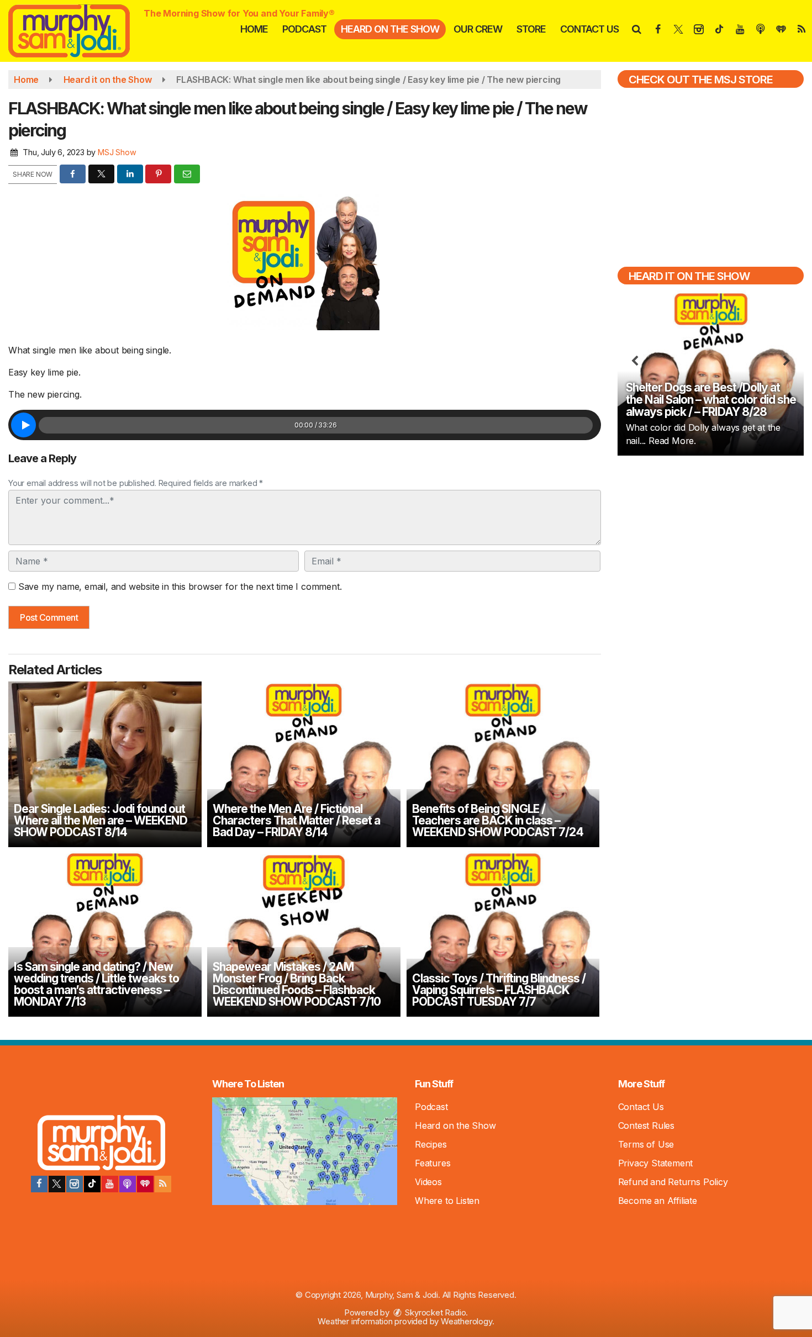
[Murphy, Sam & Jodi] (77, 29)
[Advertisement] (710, 543)
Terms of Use (646, 1144)
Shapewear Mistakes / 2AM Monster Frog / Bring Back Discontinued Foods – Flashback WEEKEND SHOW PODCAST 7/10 (297, 984)
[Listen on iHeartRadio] (145, 1184)
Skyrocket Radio (434, 1312)
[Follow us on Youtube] (110, 1184)
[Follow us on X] (57, 1184)
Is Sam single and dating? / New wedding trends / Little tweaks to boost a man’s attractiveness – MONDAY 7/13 (96, 984)
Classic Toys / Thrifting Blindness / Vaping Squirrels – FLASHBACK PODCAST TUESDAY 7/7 (499, 989)
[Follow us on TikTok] (92, 1184)
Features (432, 1163)
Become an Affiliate (657, 1200)
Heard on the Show (390, 29)
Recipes (431, 1144)
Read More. (672, 440)
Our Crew (478, 29)
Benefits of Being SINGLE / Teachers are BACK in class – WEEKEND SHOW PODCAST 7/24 (497, 820)
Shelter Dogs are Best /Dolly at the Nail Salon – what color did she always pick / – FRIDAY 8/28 (711, 400)
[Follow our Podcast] (127, 1184)
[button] (636, 29)
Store (531, 29)
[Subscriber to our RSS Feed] (163, 1184)
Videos (428, 1181)
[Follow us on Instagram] (74, 1184)
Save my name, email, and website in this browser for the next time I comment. (180, 586)
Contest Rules (646, 1125)
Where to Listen (447, 1200)
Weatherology (466, 1321)
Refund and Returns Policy (673, 1181)
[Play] (23, 425)
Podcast (304, 29)
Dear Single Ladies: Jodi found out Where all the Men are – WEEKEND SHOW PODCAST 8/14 (100, 820)
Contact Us (589, 29)
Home (254, 29)
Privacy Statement (655, 1163)
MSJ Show (117, 152)
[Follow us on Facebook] (39, 1184)
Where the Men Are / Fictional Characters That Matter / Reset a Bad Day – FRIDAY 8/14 (296, 820)
